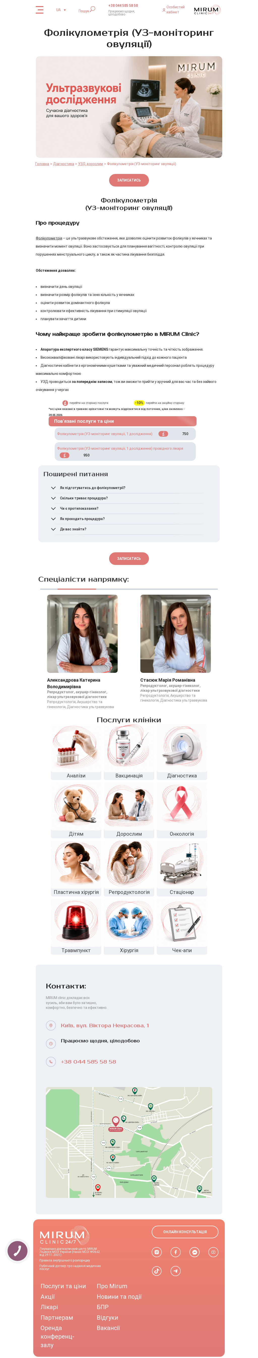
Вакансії (108, 1328)
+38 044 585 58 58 (123, 5)
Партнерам (57, 1317)
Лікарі (49, 1307)
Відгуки (107, 1317)
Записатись (129, 180)
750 (185, 434)
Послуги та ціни (63, 1286)
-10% (139, 403)
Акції (47, 1296)
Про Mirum (112, 1286)
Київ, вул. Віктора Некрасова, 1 (105, 1025)
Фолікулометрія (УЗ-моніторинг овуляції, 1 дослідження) (104, 434)
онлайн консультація (185, 1232)
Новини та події (119, 1296)
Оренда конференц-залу (57, 1336)
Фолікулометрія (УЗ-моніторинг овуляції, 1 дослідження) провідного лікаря (120, 448)
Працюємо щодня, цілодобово (121, 13)
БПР (103, 1307)
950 (86, 455)
